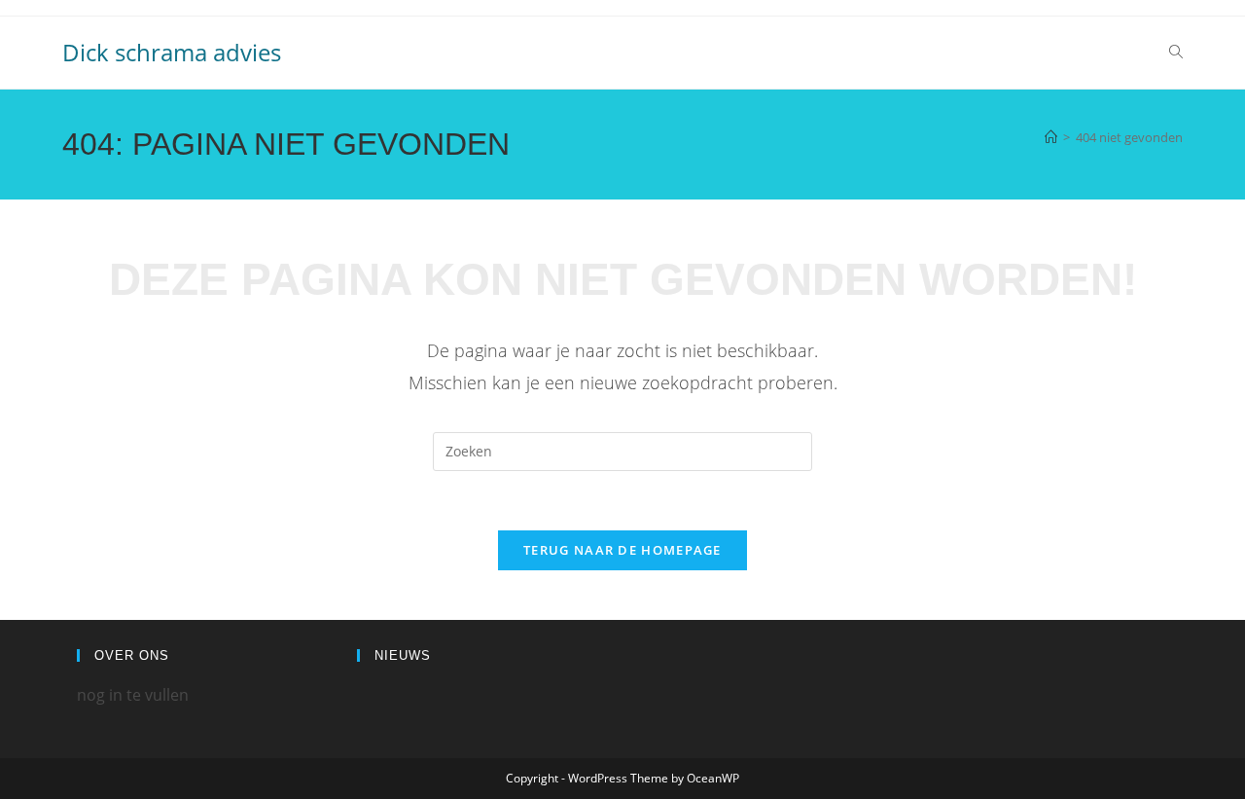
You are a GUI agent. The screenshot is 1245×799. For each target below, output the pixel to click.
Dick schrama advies (171, 52)
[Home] (1051, 137)
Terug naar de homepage (622, 550)
